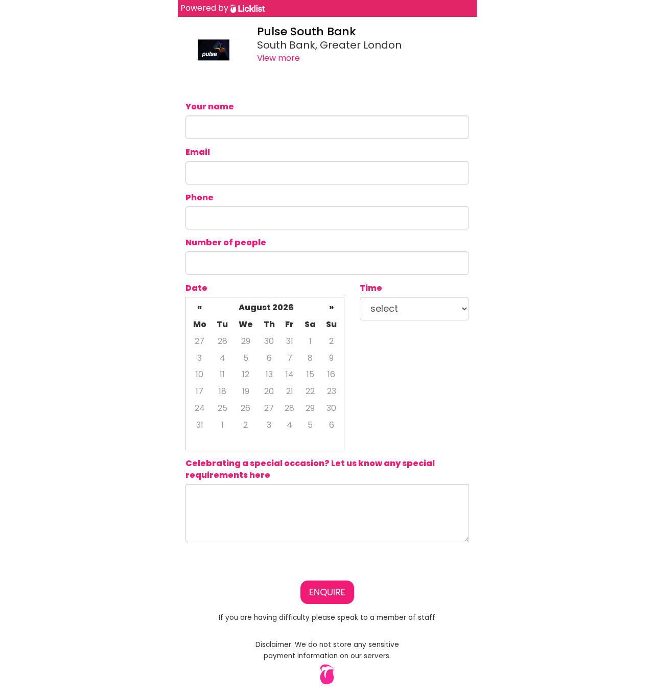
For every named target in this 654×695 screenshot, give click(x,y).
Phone (199, 197)
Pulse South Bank (306, 31)
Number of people (225, 242)
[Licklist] (247, 8)
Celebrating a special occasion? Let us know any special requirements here (310, 469)
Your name (209, 106)
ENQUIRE (327, 592)
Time (371, 288)
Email (197, 152)
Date (196, 288)
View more (278, 58)
